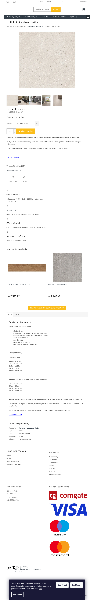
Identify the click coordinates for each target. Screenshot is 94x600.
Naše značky (53, 457)
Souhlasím (76, 585)
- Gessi (51, 465)
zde (40, 588)
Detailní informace (13, 170)
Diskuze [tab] (16, 315)
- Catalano (53, 460)
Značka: (52, 26)
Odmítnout (62, 585)
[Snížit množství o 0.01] (15, 132)
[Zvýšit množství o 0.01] (15, 130)
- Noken (52, 468)
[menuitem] (13, 17)
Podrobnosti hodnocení (34, 26)
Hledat (56, 9)
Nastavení (17, 594)
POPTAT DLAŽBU (13, 157)
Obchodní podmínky (14, 464)
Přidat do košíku (27, 131)
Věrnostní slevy (11, 210)
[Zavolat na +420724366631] (10, 2)
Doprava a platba (13, 461)
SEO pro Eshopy (29, 567)
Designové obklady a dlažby (29, 428)
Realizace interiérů (55, 474)
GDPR (49, 2)
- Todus (52, 471)
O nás (40, 2)
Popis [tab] (10, 315)
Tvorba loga (18, 567)
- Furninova (53, 463)
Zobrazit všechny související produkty (47, 308)
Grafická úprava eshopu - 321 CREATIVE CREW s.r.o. (28, 570)
